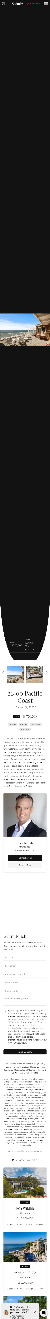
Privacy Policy (20, 1042)
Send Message (25, 1052)
